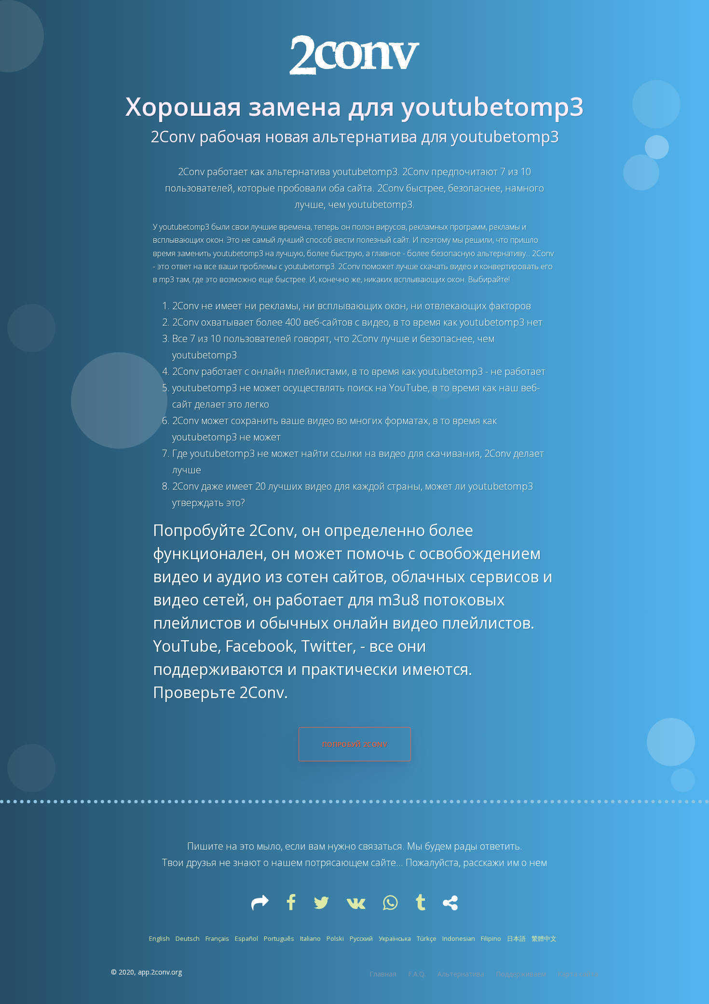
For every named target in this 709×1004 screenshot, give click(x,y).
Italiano (310, 938)
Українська (395, 938)
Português (279, 938)
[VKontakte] (357, 906)
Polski (335, 938)
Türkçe (426, 938)
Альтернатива (460, 973)
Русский (361, 938)
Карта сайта (578, 973)
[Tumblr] (421, 906)
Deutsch (188, 938)
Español (246, 938)
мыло (269, 846)
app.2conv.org (160, 971)
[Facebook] (292, 906)
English (159, 938)
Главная (382, 973)
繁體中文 (544, 938)
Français (217, 938)
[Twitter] (322, 906)
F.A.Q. (417, 973)
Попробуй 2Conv (354, 744)
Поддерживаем (521, 973)
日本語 (516, 938)
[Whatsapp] (391, 906)
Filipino (491, 938)
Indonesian (458, 938)
